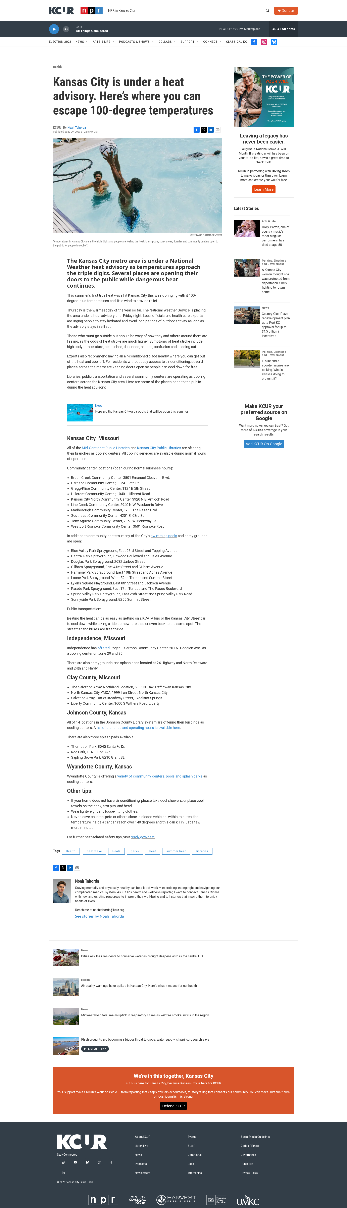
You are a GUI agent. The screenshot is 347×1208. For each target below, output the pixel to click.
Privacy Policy (249, 1172)
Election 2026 (60, 41)
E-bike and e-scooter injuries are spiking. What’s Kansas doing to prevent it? (275, 370)
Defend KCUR (173, 1105)
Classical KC (236, 41)
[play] (54, 29)
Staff (191, 1145)
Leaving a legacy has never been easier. (264, 139)
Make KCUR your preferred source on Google (264, 412)
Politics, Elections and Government (274, 262)
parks (135, 851)
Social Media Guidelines (255, 1136)
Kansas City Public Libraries (159, 448)
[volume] (66, 29)
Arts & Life (101, 41)
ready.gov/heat (142, 837)
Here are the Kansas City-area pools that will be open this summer (141, 411)
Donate (288, 10)
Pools (116, 851)
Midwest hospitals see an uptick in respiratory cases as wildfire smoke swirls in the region (145, 1015)
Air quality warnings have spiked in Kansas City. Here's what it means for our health (139, 986)
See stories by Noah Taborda (99, 916)
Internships (195, 1172)
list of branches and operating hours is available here (138, 728)
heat (152, 851)
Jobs (191, 1163)
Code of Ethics (250, 1145)
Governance (248, 1154)
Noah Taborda (76, 127)
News (80, 41)
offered (104, 648)
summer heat (176, 851)
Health (57, 67)
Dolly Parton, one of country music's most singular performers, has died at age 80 (276, 236)
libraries (202, 851)
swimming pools (164, 536)
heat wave (94, 851)
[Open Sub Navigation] (87, 41)
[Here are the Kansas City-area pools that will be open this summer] (80, 412)
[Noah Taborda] (62, 891)
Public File (247, 1163)
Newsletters (142, 1172)
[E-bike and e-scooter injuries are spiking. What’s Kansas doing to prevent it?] (247, 359)
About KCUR (142, 1136)
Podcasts (141, 1163)
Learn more (264, 189)
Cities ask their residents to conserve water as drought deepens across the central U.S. (142, 956)
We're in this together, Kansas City (173, 1076)
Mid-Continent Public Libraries (106, 448)
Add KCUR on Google (264, 443)
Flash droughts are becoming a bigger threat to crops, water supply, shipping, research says (145, 1039)
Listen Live (141, 1145)
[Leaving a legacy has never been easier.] (264, 97)
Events (192, 1136)
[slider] (72, 29)
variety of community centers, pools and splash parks (159, 776)
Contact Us (195, 1154)
